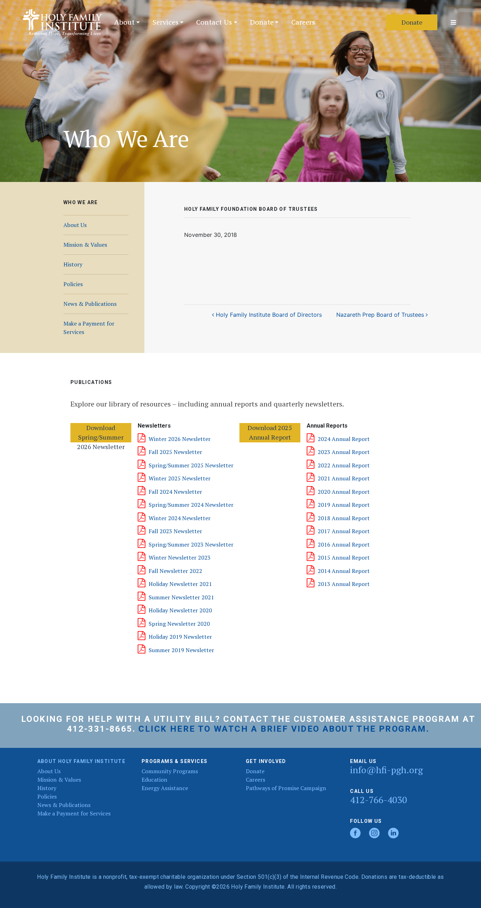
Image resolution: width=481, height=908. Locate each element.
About (124, 22)
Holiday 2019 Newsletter (180, 637)
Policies (73, 284)
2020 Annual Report (344, 492)
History (72, 264)
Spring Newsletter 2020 (179, 624)
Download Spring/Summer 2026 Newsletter (101, 432)
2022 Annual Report (344, 465)
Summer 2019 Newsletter (181, 650)
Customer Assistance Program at (384, 719)
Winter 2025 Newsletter (180, 478)
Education (154, 779)
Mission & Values (85, 244)
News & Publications (90, 304)
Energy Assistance (165, 788)
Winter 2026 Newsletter (180, 439)
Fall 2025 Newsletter (175, 452)
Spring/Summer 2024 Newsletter (191, 505)
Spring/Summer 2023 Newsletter (191, 544)
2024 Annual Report (344, 439)
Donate (262, 22)
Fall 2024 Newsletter (175, 492)
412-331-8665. (101, 729)
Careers (303, 22)
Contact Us (214, 22)
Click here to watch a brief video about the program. (283, 729)
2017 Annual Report (344, 531)
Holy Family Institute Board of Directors (268, 314)
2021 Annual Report (344, 478)
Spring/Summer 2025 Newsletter (191, 465)
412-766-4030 (378, 800)
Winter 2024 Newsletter (180, 518)
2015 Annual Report (344, 557)
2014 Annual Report (344, 571)
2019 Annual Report (344, 505)
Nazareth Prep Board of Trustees (381, 314)
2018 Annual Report (344, 518)
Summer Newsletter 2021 (181, 597)
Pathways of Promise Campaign (286, 788)
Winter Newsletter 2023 (180, 557)
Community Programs (170, 771)
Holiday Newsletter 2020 (180, 610)
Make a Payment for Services (88, 328)
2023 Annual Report (344, 452)
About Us (75, 225)
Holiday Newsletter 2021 (180, 584)
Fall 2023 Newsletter (175, 531)
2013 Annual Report (344, 584)
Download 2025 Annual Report (270, 432)
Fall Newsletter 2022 (175, 571)
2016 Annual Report (344, 544)
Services (165, 22)
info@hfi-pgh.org (386, 770)
